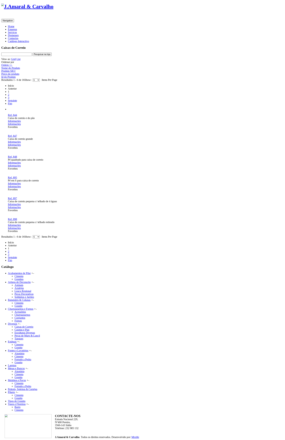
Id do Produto (8, 77)
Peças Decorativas (24, 294)
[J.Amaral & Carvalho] (27, 6)
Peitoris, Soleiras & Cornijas (22, 389)
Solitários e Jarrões (24, 297)
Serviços (12, 32)
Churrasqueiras (22, 314)
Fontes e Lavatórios (18, 350)
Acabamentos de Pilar (19, 273)
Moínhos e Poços (17, 380)
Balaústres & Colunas (19, 300)
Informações (14, 121)
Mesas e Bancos (16, 368)
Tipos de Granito (16, 401)
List (18, 59)
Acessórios (20, 311)
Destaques (13, 35)
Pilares (11, 392)
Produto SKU (8, 71)
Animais (19, 285)
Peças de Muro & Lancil (27, 335)
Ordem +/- (6, 65)
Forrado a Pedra (23, 359)
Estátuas (12, 341)
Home (11, 26)
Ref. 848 (12, 156)
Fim (10, 103)
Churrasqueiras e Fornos (20, 308)
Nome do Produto (10, 68)
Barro (17, 407)
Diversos (12, 323)
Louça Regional (23, 291)
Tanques (19, 338)
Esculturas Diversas (25, 332)
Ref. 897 (12, 198)
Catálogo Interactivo (18, 41)
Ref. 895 (12, 177)
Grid (13, 59)
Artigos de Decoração (19, 282)
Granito (18, 306)
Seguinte (12, 100)
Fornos (18, 320)
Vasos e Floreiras (17, 404)
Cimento (19, 276)
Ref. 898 (12, 219)
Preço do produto (10, 74)
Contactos (13, 38)
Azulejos (19, 288)
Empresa (12, 29)
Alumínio (19, 353)
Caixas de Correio (24, 326)
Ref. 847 (12, 135)
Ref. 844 (12, 115)
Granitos (19, 279)
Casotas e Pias (22, 329)
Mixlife (135, 437)
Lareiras (12, 365)
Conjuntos (20, 317)
